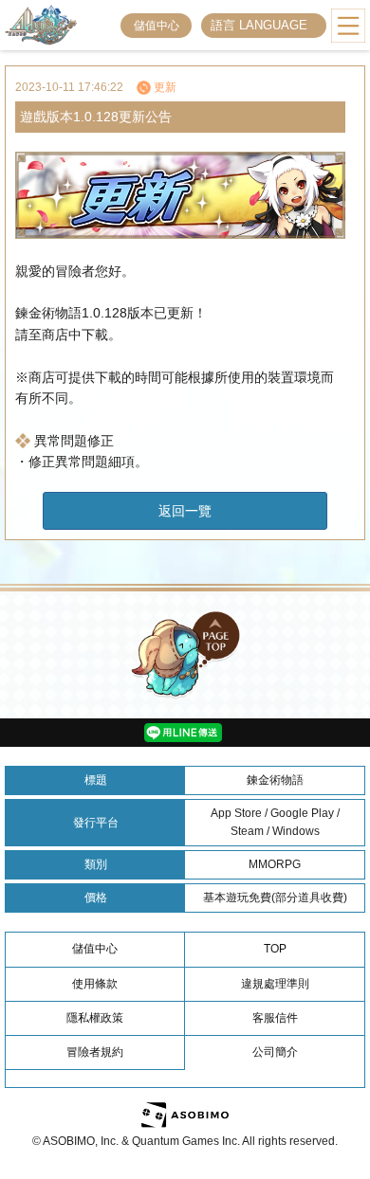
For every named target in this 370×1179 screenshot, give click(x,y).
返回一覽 (185, 510)
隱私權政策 (94, 1018)
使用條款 (95, 983)
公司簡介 (275, 1052)
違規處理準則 (275, 983)
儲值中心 (156, 25)
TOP (275, 948)
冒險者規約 (94, 1052)
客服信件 (275, 1018)
